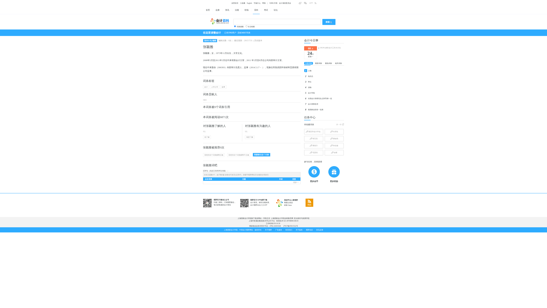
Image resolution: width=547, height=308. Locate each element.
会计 (206, 87)
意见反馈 (319, 230)
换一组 (338, 124)
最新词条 (318, 63)
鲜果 (286, 205)
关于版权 (299, 230)
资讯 (227, 10)
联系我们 (288, 230)
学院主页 (266, 218)
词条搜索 (240, 27)
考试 (266, 10)
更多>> (296, 182)
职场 (247, 10)
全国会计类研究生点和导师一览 (320, 99)
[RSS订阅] (317, 4)
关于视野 (268, 230)
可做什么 (257, 3)
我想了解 (249, 137)
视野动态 (309, 230)
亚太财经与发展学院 (301, 218)
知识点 (310, 76)
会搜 (218, 10)
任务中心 (310, 117)
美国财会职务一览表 (315, 110)
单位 (309, 82)
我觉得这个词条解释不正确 (238, 155)
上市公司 (214, 87)
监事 (223, 87)
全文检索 (251, 27)
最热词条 (328, 63)
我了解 (207, 137)
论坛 (276, 10)
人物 (309, 71)
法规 (237, 10)
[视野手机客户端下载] (311, 4)
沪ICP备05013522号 (290, 226)
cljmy (205, 100)
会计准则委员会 (285, 3)
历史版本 (258, 40)
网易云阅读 (288, 203)
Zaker (290, 205)
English (249, 3)
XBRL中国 (273, 3)
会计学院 (311, 93)
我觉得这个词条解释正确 (213, 155)
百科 (256, 10)
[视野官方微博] (301, 4)
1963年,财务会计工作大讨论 (330, 48)
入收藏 (242, 3)
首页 (208, 10)
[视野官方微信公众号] (306, 4)
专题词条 (308, 63)
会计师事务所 (313, 104)
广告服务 (278, 230)
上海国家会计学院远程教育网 (282, 218)
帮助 (264, 3)
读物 (309, 87)
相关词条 (338, 63)
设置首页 (234, 3)
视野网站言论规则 (255, 175)
